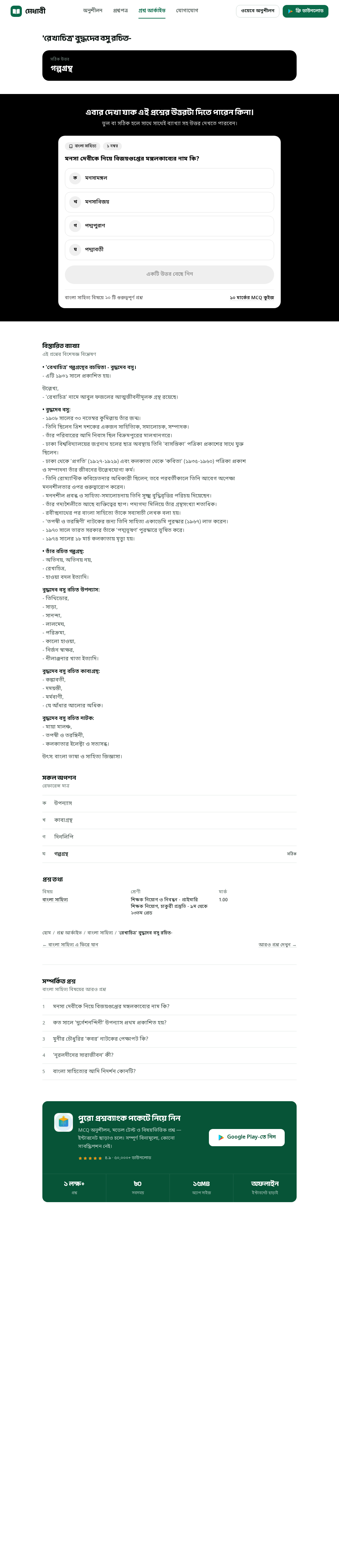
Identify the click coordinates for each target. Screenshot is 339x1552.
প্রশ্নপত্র (120, 11)
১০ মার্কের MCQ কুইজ (252, 298)
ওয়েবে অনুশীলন (257, 11)
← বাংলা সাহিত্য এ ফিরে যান (70, 945)
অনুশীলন (92, 11)
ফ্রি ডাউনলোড (309, 11)
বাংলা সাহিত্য (55, 900)
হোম (46, 933)
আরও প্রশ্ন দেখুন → (278, 945)
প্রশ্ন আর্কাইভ (152, 11)
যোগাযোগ (187, 11)
